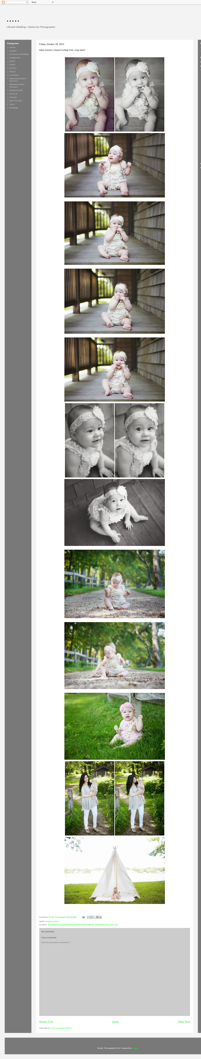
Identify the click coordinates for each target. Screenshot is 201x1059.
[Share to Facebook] (97, 917)
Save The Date (16, 101)
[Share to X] (94, 917)
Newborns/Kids (52, 921)
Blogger (135, 1048)
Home (115, 1022)
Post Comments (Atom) (61, 1028)
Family (12, 65)
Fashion (13, 68)
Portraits (13, 97)
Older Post (184, 1022)
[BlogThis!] (91, 917)
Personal (13, 94)
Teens (12, 104)
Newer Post (46, 1022)
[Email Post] (83, 917)
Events (12, 61)
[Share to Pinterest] (100, 917)
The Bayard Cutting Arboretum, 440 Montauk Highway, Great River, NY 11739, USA (83, 925)
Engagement (15, 58)
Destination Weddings (19, 54)
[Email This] (88, 917)
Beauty (13, 47)
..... (13, 18)
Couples (13, 51)
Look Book (14, 75)
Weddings (14, 108)
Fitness (13, 72)
